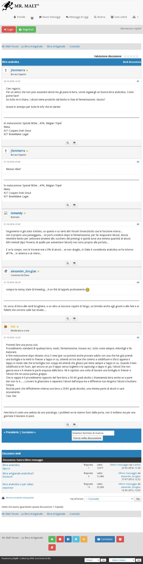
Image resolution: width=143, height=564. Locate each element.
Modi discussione (132, 62)
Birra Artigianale (56, 46)
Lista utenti (120, 16)
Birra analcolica (11, 465)
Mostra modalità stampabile (20, 498)
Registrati (28, 29)
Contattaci (106, 539)
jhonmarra (18, 70)
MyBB (15, 558)
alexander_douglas (23, 271)
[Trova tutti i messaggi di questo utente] (68, 143)
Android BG (44, 558)
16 (89, 487)
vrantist (136, 465)
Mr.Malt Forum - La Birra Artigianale (22, 46)
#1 (138, 81)
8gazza (6, 468)
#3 (138, 224)
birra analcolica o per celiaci (18, 484)
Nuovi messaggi (51, 16)
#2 (138, 162)
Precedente (12, 432)
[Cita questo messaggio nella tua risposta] (74, 143)
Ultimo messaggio (119, 465)
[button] (135, 17)
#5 (138, 337)
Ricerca (100, 16)
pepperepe (8, 487)
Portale (20, 16)
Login (9, 29)
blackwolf (7, 476)
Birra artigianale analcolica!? (18, 473)
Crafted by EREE (27, 558)
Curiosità (74, 46)
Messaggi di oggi (78, 16)
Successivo (28, 432)
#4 (138, 282)
